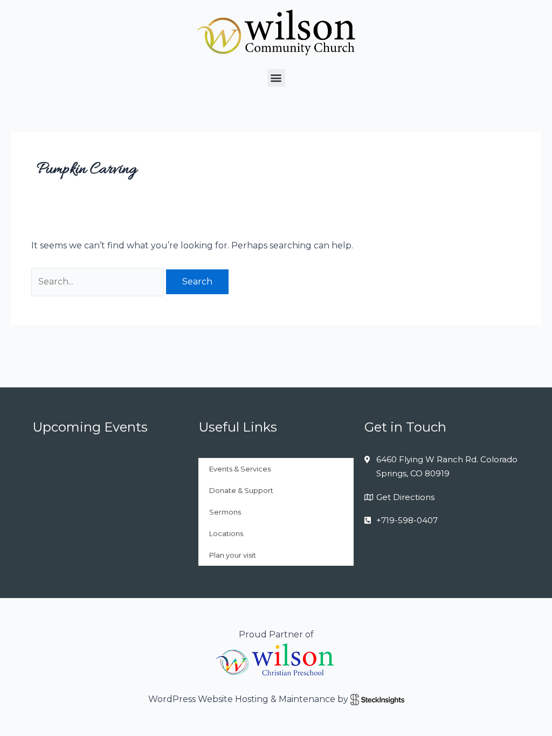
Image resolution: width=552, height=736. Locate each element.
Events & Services (240, 468)
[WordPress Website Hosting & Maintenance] (377, 699)
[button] (276, 78)
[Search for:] (98, 281)
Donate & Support (241, 490)
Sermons (225, 512)
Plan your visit (232, 555)
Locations (226, 533)
